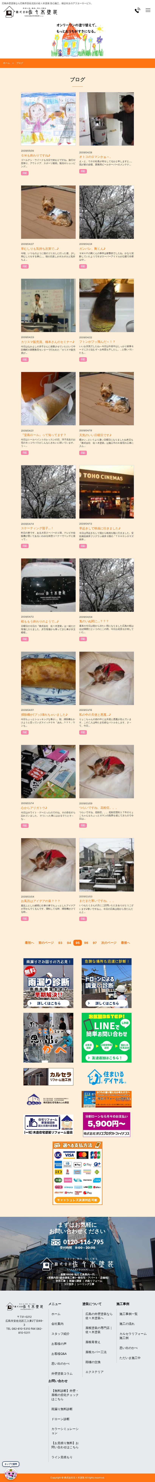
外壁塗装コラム (62, 1373)
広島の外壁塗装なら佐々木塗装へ (99, 1316)
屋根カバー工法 (96, 1352)
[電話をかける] (137, 10)
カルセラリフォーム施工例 (133, 1336)
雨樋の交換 (93, 1362)
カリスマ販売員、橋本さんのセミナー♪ (47, 342)
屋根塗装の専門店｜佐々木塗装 (99, 1330)
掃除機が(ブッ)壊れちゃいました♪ (44, 714)
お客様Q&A (59, 1354)
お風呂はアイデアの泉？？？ (40, 901)
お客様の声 (59, 1344)
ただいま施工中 (130, 1358)
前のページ (46, 942)
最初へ (29, 942)
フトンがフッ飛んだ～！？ (97, 342)
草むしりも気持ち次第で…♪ (40, 248)
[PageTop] (142, 1478)
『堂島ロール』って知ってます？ (43, 435)
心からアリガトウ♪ (34, 808)
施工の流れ (127, 1324)
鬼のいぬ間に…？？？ (94, 621)
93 (60, 943)
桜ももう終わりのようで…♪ (40, 621)
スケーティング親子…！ (37, 528)
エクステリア (94, 1372)
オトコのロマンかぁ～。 (95, 157)
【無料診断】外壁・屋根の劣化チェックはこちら (65, 1395)
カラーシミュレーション (65, 1431)
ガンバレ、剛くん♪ (92, 248)
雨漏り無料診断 (62, 1409)
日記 (24, 173)
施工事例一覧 (128, 1314)
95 (78, 943)
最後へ (125, 942)
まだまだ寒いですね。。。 (97, 901)
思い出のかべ (60, 1363)
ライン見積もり (62, 1457)
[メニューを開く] (148, 10)
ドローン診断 (60, 1419)
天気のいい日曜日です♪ (95, 435)
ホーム (55, 1314)
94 (69, 943)
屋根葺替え (93, 1342)
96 (86, 943)
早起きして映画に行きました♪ (100, 528)
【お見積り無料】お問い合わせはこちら (65, 1445)
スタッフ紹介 (60, 1334)
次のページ (108, 942)
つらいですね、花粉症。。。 (99, 808)
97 (95, 943)
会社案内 (57, 1324)
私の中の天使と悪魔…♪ (95, 714)
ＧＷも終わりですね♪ (35, 155)
